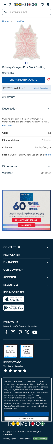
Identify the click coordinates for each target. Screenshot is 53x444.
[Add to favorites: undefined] (48, 79)
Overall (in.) (7, 173)
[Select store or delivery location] (10, 4)
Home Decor (20, 21)
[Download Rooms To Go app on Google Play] (13, 308)
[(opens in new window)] (6, 332)
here (48, 155)
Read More (7, 126)
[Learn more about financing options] (26, 227)
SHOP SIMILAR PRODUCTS (23, 80)
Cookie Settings (40, 439)
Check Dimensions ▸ (42, 88)
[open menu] (5, 4)
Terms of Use (25, 439)
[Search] (4, 12)
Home (5, 21)
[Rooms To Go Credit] (26, 206)
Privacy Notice (9, 439)
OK (26, 414)
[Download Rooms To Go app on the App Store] (13, 299)
